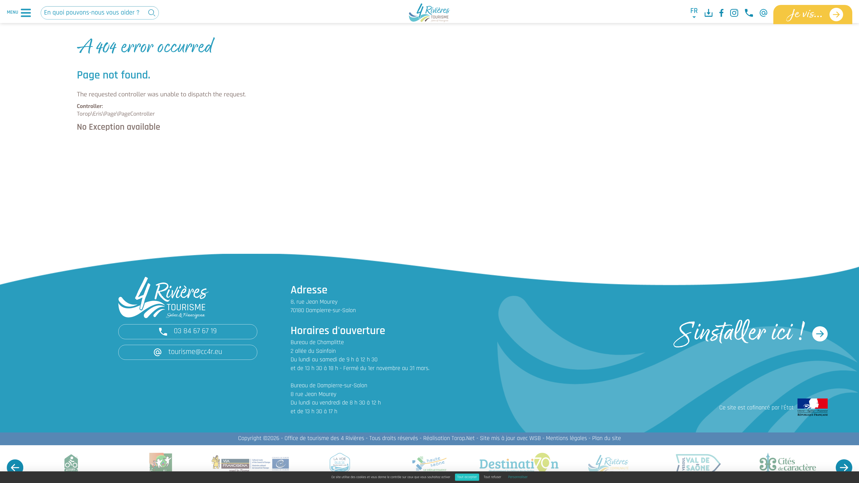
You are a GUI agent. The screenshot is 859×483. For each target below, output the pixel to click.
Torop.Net (463, 439)
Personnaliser (518, 477)
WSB (535, 439)
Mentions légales (566, 439)
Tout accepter (467, 477)
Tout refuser (492, 477)
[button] (15, 467)
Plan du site (606, 439)
